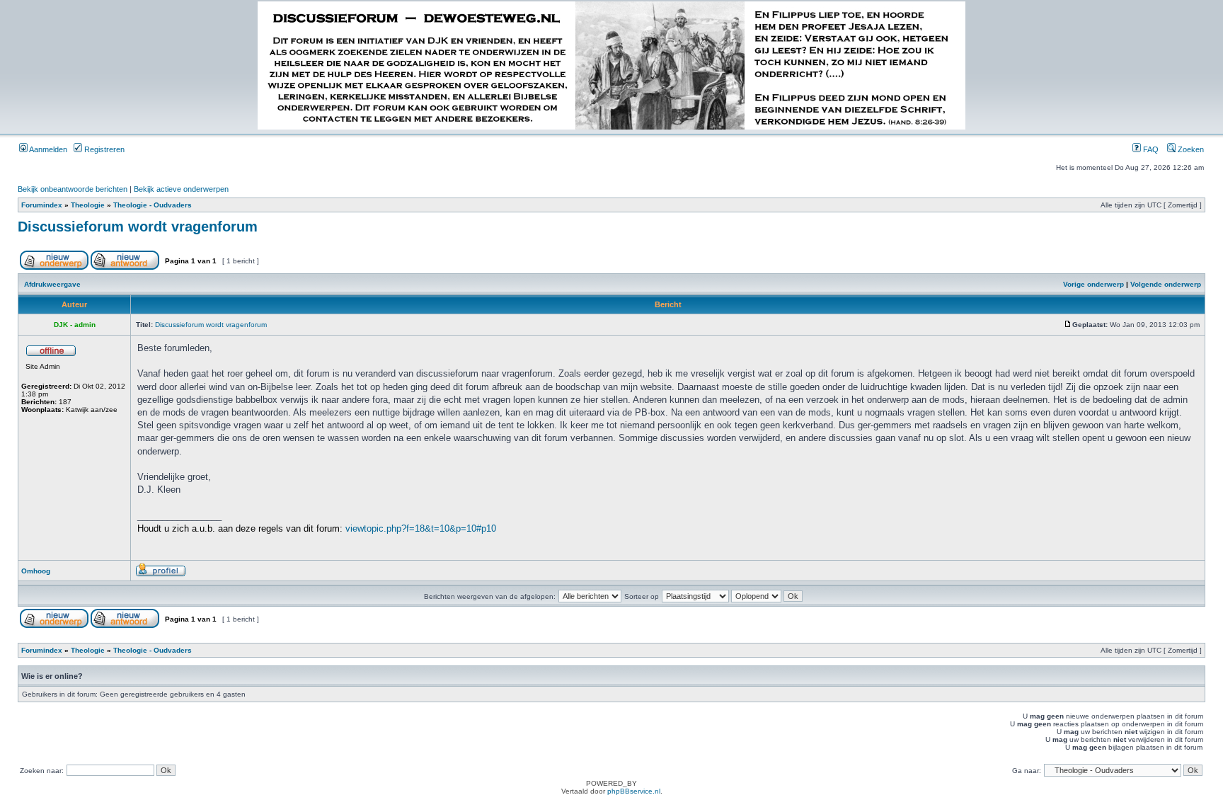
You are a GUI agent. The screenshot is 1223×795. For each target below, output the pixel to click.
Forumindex (41, 205)
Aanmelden (47, 149)
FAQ (1150, 149)
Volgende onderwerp (1165, 284)
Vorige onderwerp (1093, 284)
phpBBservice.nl (633, 791)
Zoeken (1190, 149)
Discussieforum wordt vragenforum (138, 226)
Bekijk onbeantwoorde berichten (72, 189)
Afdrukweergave (52, 284)
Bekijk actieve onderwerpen (181, 189)
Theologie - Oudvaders (152, 205)
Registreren (103, 149)
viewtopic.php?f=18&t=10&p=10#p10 (420, 528)
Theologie (88, 205)
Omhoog (35, 571)
